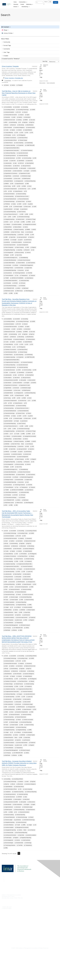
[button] (23, 2)
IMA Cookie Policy (6, 935)
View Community (51, 82)
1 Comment (7, 80)
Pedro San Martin (45, 65)
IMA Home (4, 918)
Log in (55, 2)
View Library (42, 82)
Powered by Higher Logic (30, 951)
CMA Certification (6, 921)
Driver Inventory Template (10, 66)
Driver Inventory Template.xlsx (14, 78)
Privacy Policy (5, 940)
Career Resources (6, 925)
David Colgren (45, 90)
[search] (37, 2)
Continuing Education (7, 923)
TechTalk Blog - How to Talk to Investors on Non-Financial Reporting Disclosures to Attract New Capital (18, 93)
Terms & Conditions (7, 938)
